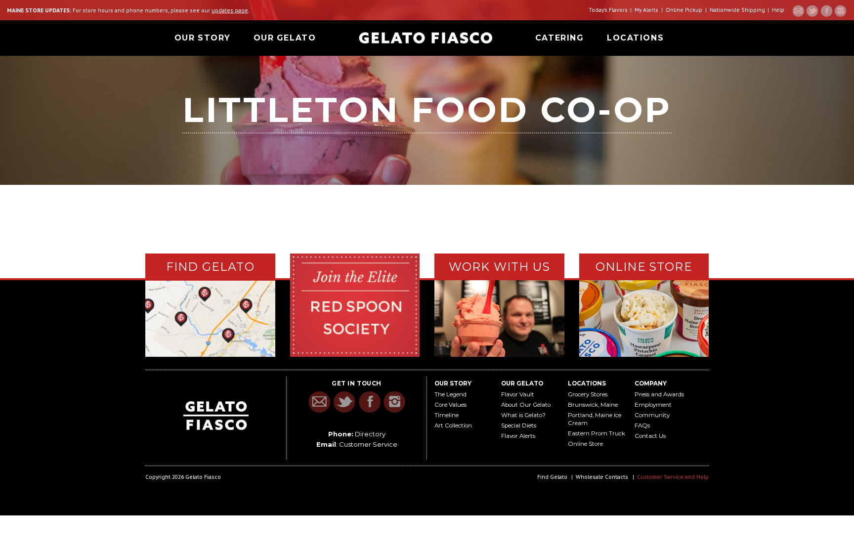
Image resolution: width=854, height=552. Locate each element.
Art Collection (453, 425)
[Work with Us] (499, 317)
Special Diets (518, 425)
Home (425, 37)
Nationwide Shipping (737, 9)
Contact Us (650, 435)
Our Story (202, 37)
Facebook (826, 11)
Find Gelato (552, 476)
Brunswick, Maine (593, 404)
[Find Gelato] (210, 319)
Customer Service (368, 444)
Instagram (840, 11)
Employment (653, 404)
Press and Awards (659, 394)
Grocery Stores (587, 394)
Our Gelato (285, 37)
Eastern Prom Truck (596, 433)
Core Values (450, 404)
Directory (370, 434)
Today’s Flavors (608, 9)
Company (651, 383)
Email (799, 11)
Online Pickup (684, 9)
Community (652, 415)
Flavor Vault (517, 394)
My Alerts (646, 9)
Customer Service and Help (673, 476)
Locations (635, 37)
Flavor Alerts (518, 435)
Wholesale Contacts (602, 476)
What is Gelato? (523, 415)
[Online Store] (644, 317)
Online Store (585, 443)
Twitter (812, 11)
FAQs (642, 425)
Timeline (446, 415)
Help (778, 9)
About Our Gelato (526, 404)
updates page (230, 10)
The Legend (450, 394)
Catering (559, 37)
